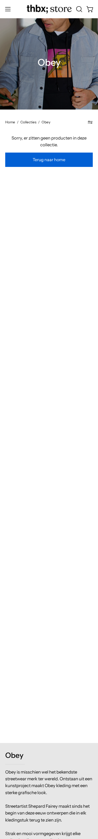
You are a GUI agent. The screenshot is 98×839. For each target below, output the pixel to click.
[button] (78, 9)
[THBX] (49, 9)
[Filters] (90, 122)
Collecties (28, 122)
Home (10, 122)
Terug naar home (49, 159)
